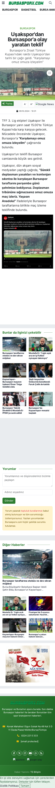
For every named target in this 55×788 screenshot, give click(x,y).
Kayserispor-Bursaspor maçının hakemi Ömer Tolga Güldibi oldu (12, 383)
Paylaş (9, 103)
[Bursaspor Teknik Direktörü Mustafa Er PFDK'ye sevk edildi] (14, 398)
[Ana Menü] (3, 2)
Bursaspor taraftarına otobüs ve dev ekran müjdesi (13, 355)
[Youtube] (30, 753)
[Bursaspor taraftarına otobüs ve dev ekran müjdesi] (14, 343)
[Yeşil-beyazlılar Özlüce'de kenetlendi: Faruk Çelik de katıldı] (41, 370)
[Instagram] (24, 753)
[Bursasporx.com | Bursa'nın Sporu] (26, 3)
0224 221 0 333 (29, 735)
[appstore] (18, 760)
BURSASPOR (10, 9)
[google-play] (35, 760)
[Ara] (50, 3)
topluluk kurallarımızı (32, 511)
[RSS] (41, 753)
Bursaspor (27, 28)
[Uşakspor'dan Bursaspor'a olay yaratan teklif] (27, 84)
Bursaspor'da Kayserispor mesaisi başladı (39, 410)
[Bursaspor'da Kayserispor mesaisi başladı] (41, 398)
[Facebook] (14, 753)
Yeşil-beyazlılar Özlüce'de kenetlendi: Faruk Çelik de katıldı (39, 382)
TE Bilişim (35, 772)
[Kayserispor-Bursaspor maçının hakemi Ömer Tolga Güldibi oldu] (14, 370)
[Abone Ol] (45, 104)
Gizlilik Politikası (9, 785)
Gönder (9, 500)
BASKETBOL (28, 9)
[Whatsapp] (35, 753)
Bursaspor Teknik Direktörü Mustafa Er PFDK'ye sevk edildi (12, 410)
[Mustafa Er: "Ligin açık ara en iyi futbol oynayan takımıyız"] (41, 343)
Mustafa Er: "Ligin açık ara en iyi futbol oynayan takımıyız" (40, 355)
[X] (19, 753)
